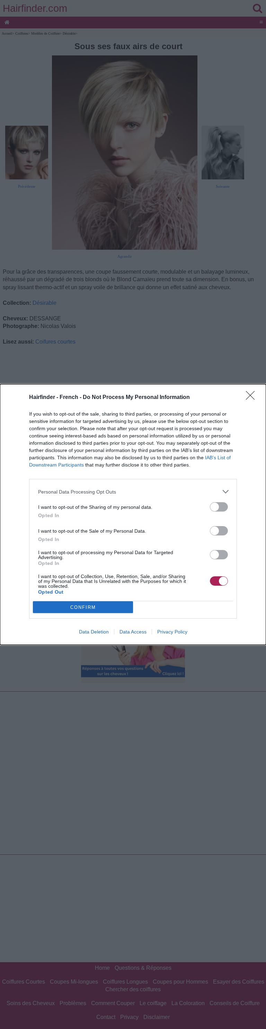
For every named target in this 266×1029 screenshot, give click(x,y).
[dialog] (133, 514)
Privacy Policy (172, 632)
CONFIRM (83, 607)
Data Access (133, 632)
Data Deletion (94, 632)
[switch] (219, 507)
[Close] (252, 397)
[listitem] (133, 491)
